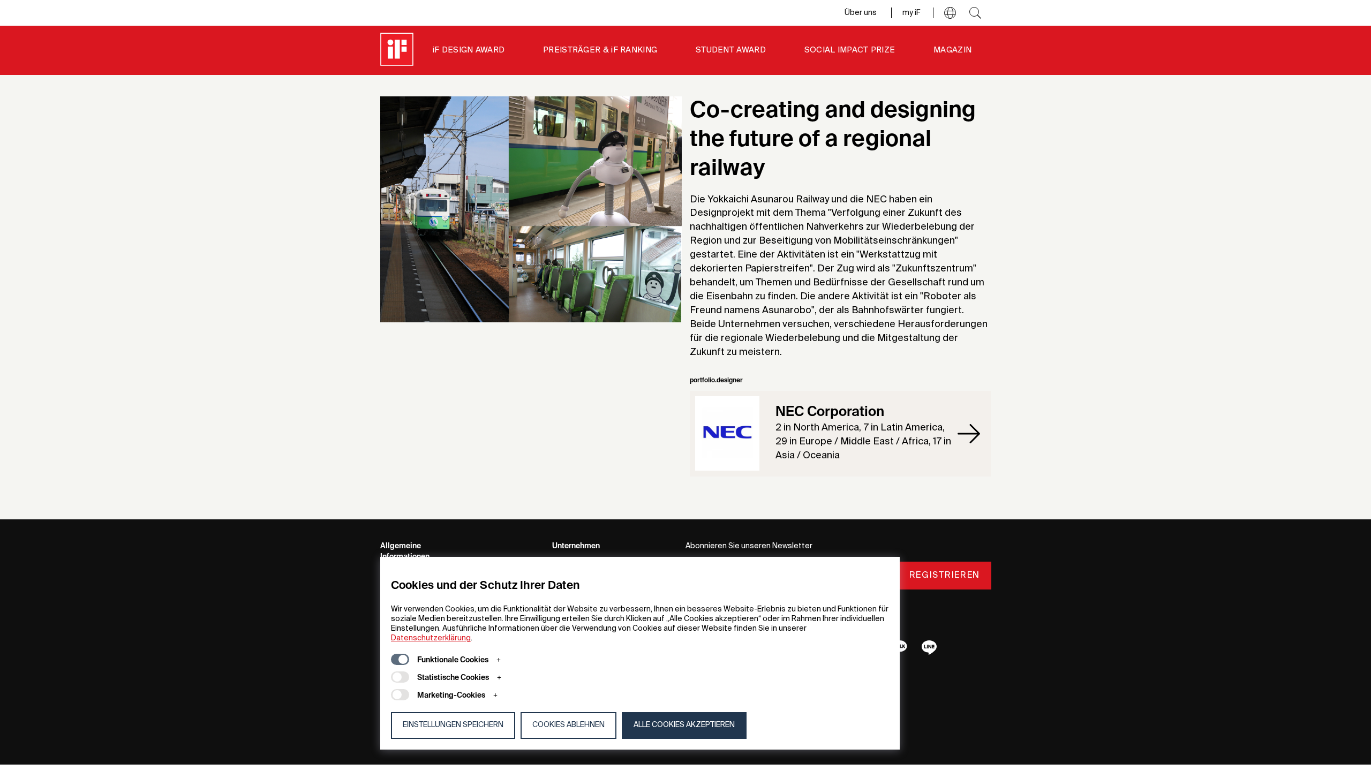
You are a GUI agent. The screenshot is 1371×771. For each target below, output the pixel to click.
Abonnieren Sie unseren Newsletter (749, 546)
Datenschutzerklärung (431, 638)
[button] (950, 13)
